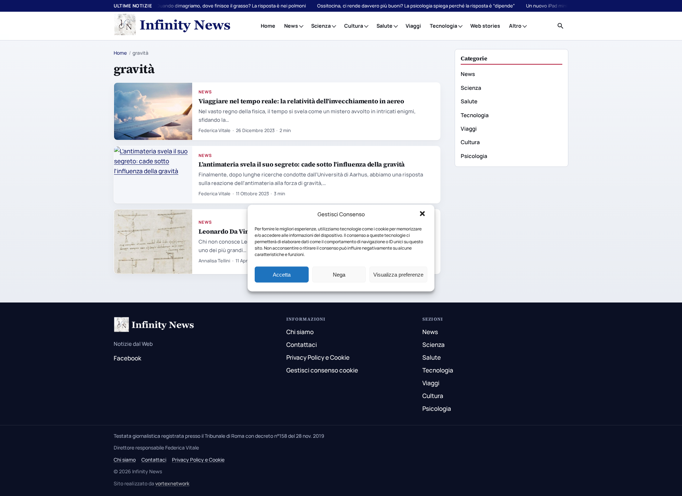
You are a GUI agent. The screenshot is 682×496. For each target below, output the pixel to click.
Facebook (127, 358)
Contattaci (301, 344)
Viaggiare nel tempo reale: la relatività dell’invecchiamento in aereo (301, 101)
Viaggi (413, 25)
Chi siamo (300, 332)
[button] (423, 214)
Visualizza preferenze (398, 274)
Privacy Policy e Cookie (318, 357)
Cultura (353, 25)
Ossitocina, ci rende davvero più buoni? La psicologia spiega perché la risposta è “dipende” (416, 5)
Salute (385, 25)
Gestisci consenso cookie (322, 370)
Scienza (321, 25)
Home (268, 25)
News (291, 25)
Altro (515, 25)
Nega (339, 274)
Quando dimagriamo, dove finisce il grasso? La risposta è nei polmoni (231, 5)
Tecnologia (443, 25)
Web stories (485, 25)
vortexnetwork (172, 483)
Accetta (282, 274)
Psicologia (474, 156)
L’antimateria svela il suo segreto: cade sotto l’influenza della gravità (302, 164)
